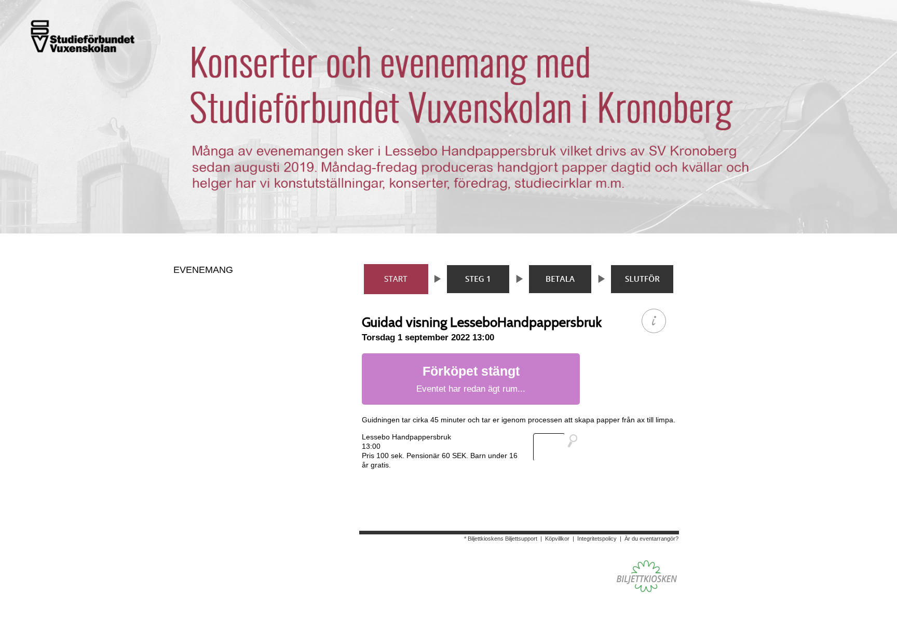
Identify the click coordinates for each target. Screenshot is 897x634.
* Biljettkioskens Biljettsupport (500, 538)
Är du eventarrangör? (651, 538)
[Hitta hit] (560, 447)
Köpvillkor (557, 538)
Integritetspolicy (597, 538)
